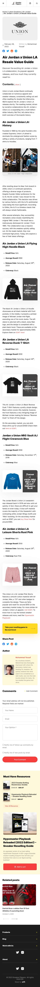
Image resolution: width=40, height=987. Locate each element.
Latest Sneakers (15, 12)
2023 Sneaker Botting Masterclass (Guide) (20, 784)
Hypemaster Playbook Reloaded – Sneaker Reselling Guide (23, 795)
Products (6, 932)
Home (4, 12)
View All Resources (11, 806)
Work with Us (7, 945)
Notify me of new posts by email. (17, 753)
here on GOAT (11, 428)
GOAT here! (20, 332)
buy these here (26, 519)
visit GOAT (28, 610)
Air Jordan (27, 12)
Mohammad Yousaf (23, 657)
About (4, 959)
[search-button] (36, 3)
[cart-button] (30, 3)
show (17, 85)
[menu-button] (3, 3)
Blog (4, 939)
